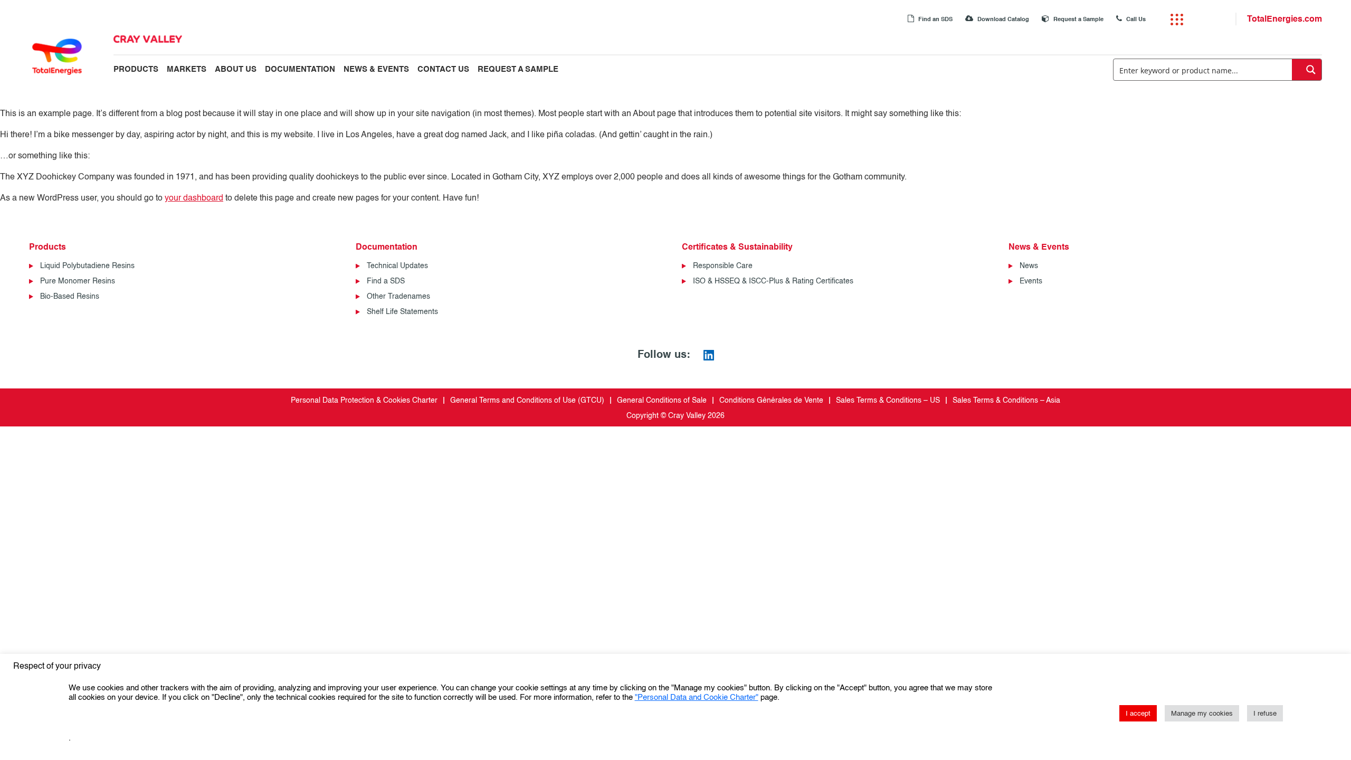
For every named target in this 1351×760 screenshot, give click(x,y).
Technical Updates (397, 266)
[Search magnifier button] (1306, 69)
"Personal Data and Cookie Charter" (696, 697)
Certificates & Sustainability (737, 247)
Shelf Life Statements (402, 312)
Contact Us (443, 69)
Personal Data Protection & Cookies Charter (364, 400)
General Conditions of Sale (662, 400)
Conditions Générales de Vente (771, 400)
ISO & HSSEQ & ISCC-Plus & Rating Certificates (773, 281)
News (1029, 266)
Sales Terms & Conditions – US (888, 400)
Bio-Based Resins (69, 296)
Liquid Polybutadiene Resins (87, 266)
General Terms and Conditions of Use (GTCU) (527, 400)
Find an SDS (935, 19)
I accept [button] (1138, 713)
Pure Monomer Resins (77, 281)
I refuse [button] (1265, 713)
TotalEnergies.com (1284, 19)
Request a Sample (1077, 19)
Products (135, 69)
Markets (186, 69)
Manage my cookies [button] (1202, 713)
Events (1031, 281)
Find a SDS (386, 281)
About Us (235, 69)
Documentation (300, 69)
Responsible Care (723, 266)
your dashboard (194, 198)
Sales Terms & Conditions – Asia (1006, 400)
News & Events (376, 69)
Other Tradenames (398, 296)
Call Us (1135, 19)
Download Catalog (1002, 19)
